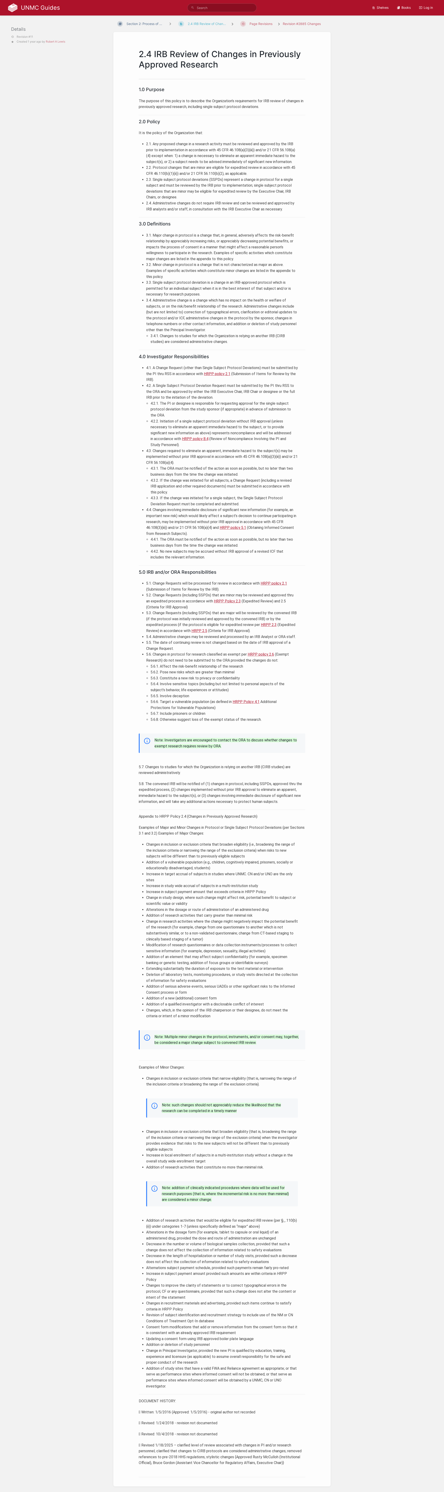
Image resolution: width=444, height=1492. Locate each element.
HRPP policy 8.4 (195, 439)
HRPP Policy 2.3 (227, 601)
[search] (222, 7)
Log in (428, 7)
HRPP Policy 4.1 (246, 702)
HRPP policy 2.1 (217, 374)
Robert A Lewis (55, 41)
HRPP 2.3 (269, 625)
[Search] (192, 8)
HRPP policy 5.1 (233, 527)
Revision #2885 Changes (302, 24)
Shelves (382, 7)
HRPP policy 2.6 (261, 654)
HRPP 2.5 (199, 631)
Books (406, 7)
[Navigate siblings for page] (170, 23)
